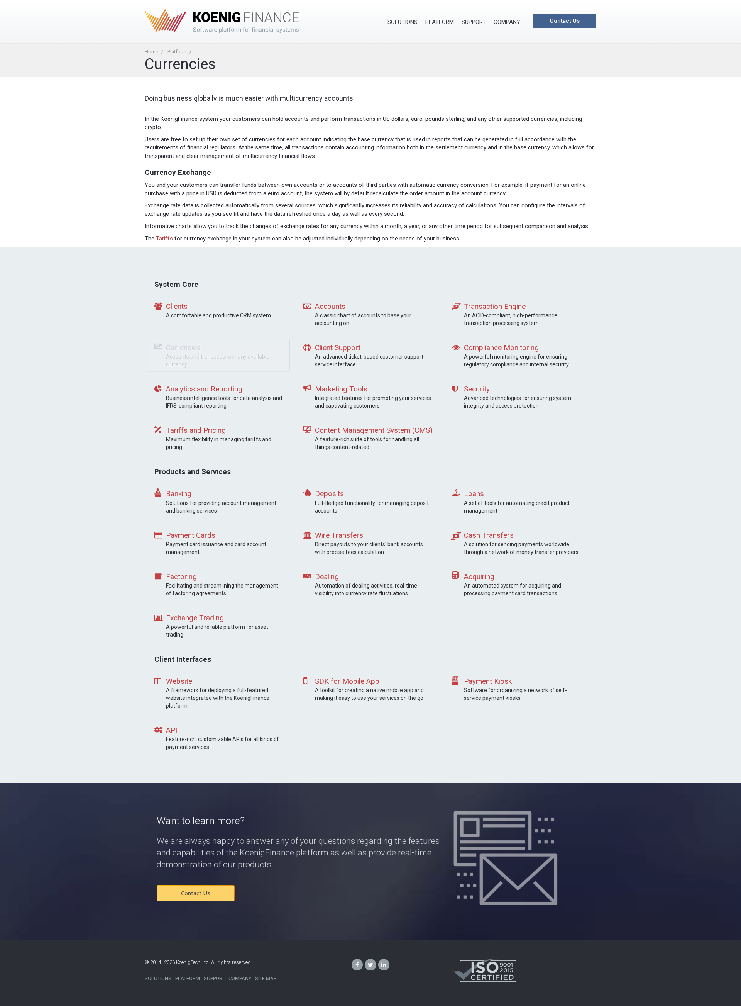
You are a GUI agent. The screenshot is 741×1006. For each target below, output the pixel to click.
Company (507, 22)
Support (474, 22)
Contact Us (565, 20)
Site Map (265, 978)
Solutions (402, 22)
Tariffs (164, 238)
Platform (439, 22)
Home (151, 51)
